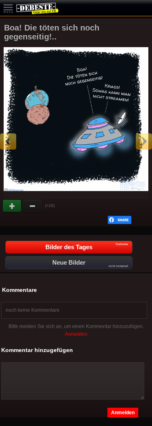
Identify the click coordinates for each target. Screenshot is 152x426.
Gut (12, 206)
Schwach (33, 206)
